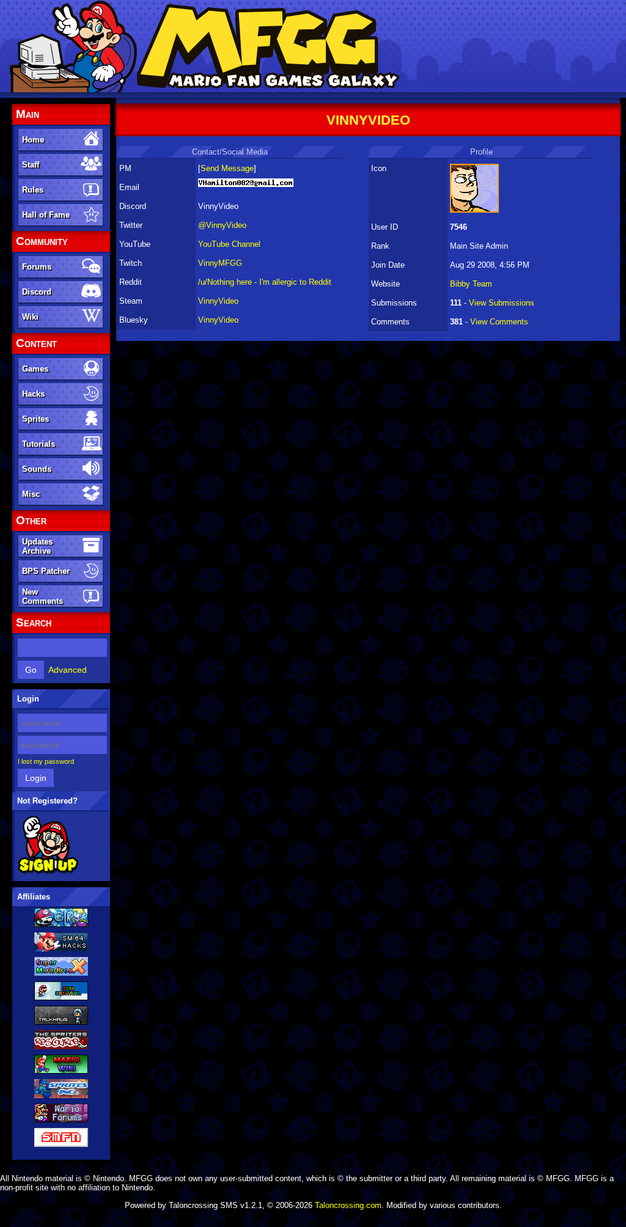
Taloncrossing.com (348, 1205)
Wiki (30, 316)
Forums (36, 266)
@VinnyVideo (222, 225)
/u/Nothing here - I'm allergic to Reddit (264, 282)
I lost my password (46, 761)
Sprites (35, 418)
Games (35, 368)
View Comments (499, 321)
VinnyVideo (218, 301)
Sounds (36, 469)
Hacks (33, 393)
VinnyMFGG (220, 263)
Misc (31, 494)
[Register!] (48, 872)
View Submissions (501, 302)
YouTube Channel (229, 244)
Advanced (67, 670)
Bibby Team (471, 283)
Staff (30, 164)
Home (33, 139)
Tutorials (38, 444)
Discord (36, 291)
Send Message (227, 168)
